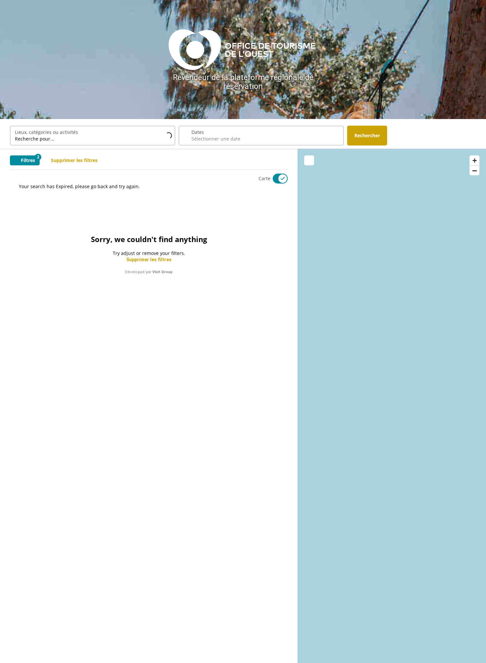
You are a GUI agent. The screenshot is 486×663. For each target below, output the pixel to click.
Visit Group (162, 272)
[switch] (276, 178)
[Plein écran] (309, 160)
